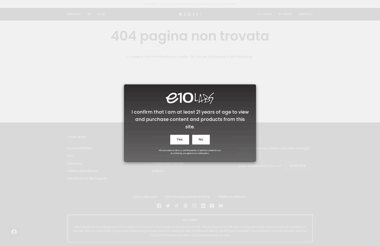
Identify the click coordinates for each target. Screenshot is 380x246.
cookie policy (203, 153)
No (201, 139)
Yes (180, 139)
